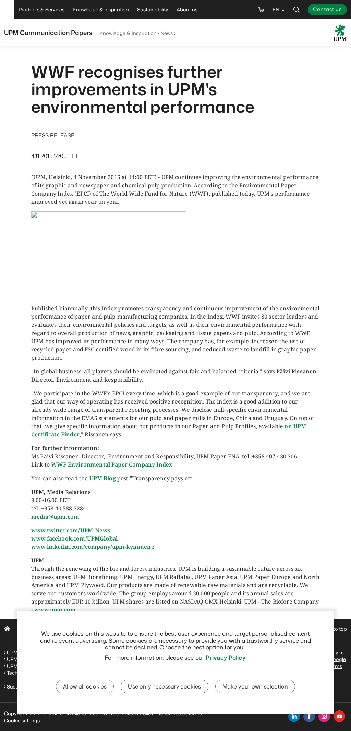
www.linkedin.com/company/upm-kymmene (92, 546)
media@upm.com (55, 516)
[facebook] (309, 716)
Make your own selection (255, 686)
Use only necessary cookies (164, 686)
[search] (296, 9)
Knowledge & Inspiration (128, 33)
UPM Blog (102, 478)
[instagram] (324, 716)
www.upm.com (55, 610)
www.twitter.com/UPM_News (70, 530)
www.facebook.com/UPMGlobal (74, 538)
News (166, 33)
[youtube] (339, 716)
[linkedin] (294, 716)
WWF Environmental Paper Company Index (111, 464)
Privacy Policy (225, 657)
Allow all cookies (85, 686)
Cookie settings (22, 720)
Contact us (327, 9)
